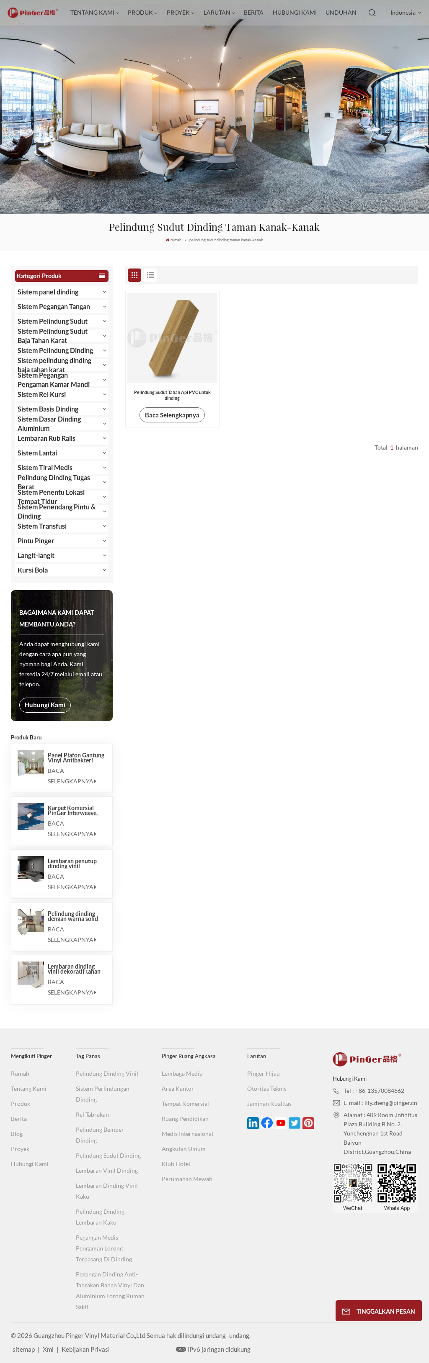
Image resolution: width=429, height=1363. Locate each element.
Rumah (20, 1073)
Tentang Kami (92, 12)
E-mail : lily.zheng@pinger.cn (380, 1102)
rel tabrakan (92, 1114)
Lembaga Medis (182, 1073)
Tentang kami (29, 1088)
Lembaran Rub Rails (46, 438)
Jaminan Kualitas (269, 1103)
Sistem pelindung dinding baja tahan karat (54, 365)
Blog (17, 1133)
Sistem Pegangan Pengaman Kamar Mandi (54, 379)
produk (140, 12)
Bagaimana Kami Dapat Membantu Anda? (56, 618)
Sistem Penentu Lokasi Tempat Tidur (51, 497)
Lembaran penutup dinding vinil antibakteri (72, 864)
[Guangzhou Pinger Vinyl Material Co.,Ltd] (33, 15)
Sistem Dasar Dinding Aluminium (49, 423)
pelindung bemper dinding (100, 1135)
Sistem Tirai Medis (45, 467)
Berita (254, 12)
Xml (48, 1349)
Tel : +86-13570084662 (374, 1090)
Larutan (217, 12)
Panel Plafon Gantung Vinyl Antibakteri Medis (76, 758)
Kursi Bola (33, 570)
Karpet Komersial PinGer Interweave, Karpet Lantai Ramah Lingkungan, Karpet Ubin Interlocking (75, 811)
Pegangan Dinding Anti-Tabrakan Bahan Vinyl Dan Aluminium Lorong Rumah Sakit (110, 1290)
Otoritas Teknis (267, 1088)
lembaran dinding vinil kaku (107, 1191)
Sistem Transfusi (42, 526)
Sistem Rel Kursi (42, 394)
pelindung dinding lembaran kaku (100, 1217)
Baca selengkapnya (70, 776)
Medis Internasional (187, 1133)
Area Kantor (178, 1088)
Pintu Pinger (36, 541)
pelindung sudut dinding (108, 1155)
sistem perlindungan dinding (102, 1094)
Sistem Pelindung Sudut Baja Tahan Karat (53, 336)
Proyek (178, 12)
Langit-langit (36, 555)
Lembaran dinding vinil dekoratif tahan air (74, 969)
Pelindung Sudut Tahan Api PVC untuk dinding (172, 395)
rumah (176, 240)
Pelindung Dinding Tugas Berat (54, 482)
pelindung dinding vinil (107, 1073)
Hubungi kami (295, 12)
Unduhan (341, 12)
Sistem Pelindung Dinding (55, 350)
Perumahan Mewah (187, 1178)
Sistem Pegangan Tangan (54, 306)
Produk (20, 1103)
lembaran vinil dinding (107, 1170)
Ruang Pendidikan (185, 1118)
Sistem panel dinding (48, 292)
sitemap (24, 1349)
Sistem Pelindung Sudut (53, 321)
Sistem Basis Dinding (48, 409)
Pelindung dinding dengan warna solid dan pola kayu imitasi (75, 916)
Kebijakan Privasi (86, 1349)
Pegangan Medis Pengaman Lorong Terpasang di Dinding (104, 1248)
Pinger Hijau (263, 1073)
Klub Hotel (176, 1163)
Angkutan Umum (184, 1148)
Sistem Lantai (37, 453)
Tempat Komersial (185, 1103)
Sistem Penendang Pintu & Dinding (57, 511)
